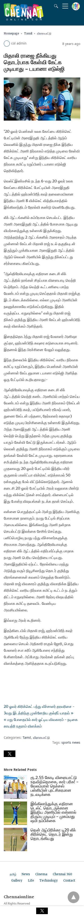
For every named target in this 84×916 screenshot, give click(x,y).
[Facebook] (7, 676)
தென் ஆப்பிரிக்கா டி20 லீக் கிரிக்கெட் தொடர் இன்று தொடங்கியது (53, 834)
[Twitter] (15, 676)
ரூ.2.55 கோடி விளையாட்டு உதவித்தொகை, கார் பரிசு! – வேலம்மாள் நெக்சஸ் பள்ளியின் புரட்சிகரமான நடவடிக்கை (54, 786)
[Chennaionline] (23, 19)
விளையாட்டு (44, 33)
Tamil (28, 33)
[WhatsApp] (22, 676)
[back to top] (73, 897)
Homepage (11, 33)
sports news (70, 742)
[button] (9, 753)
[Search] (55, 6)
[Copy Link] (30, 676)
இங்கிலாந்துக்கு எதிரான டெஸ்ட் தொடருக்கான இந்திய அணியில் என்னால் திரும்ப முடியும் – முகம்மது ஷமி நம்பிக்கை (53, 812)
